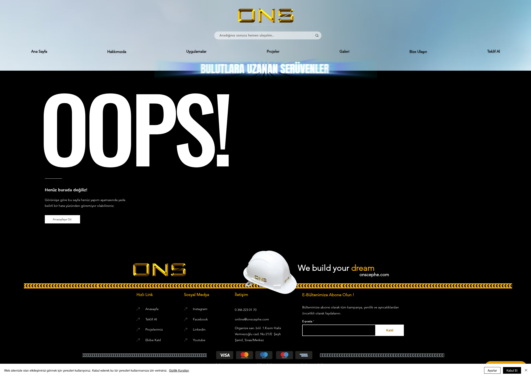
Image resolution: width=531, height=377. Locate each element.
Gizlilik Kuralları (179, 370)
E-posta (307, 321)
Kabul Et (512, 370)
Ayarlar (492, 370)
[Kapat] (526, 370)
